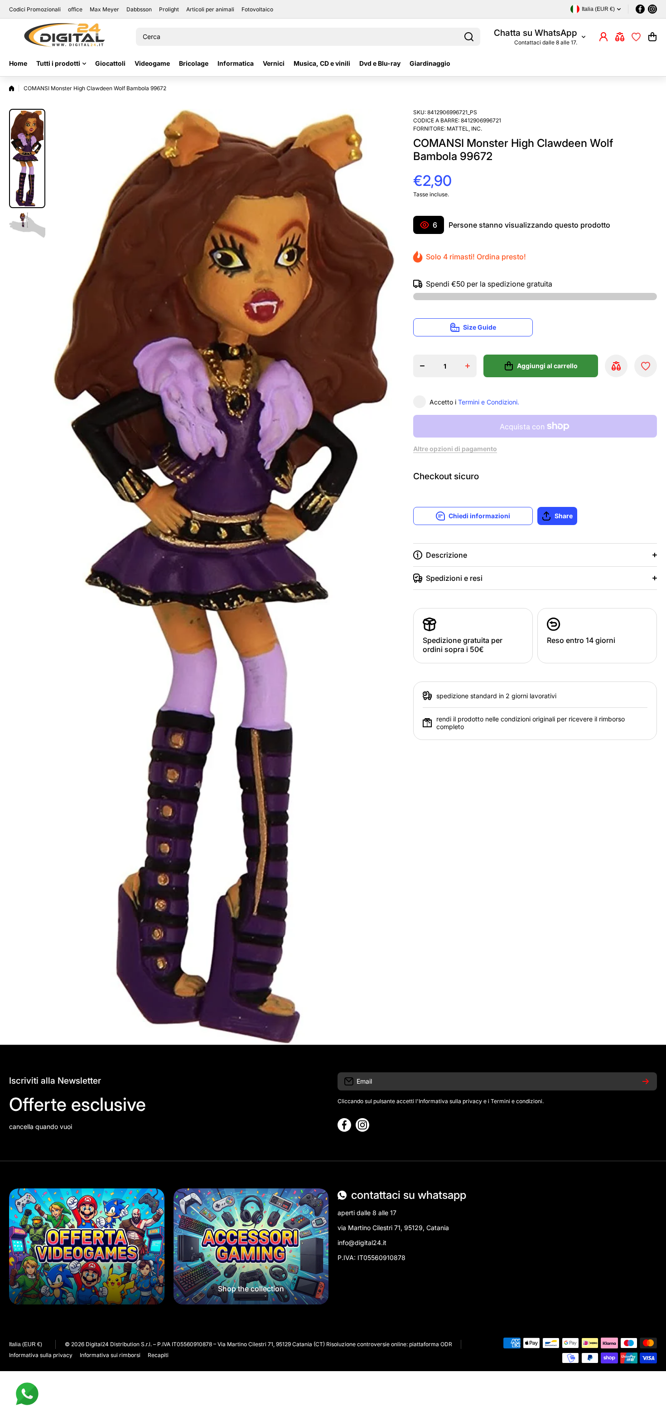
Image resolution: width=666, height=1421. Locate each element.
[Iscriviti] (645, 1081)
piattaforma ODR (430, 1344)
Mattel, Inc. (464, 128)
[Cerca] (469, 37)
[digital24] (65, 36)
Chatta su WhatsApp (535, 33)
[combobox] (308, 37)
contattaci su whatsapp (408, 1195)
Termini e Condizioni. (488, 402)
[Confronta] (619, 36)
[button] (652, 36)
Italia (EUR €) (25, 1344)
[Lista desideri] (636, 36)
